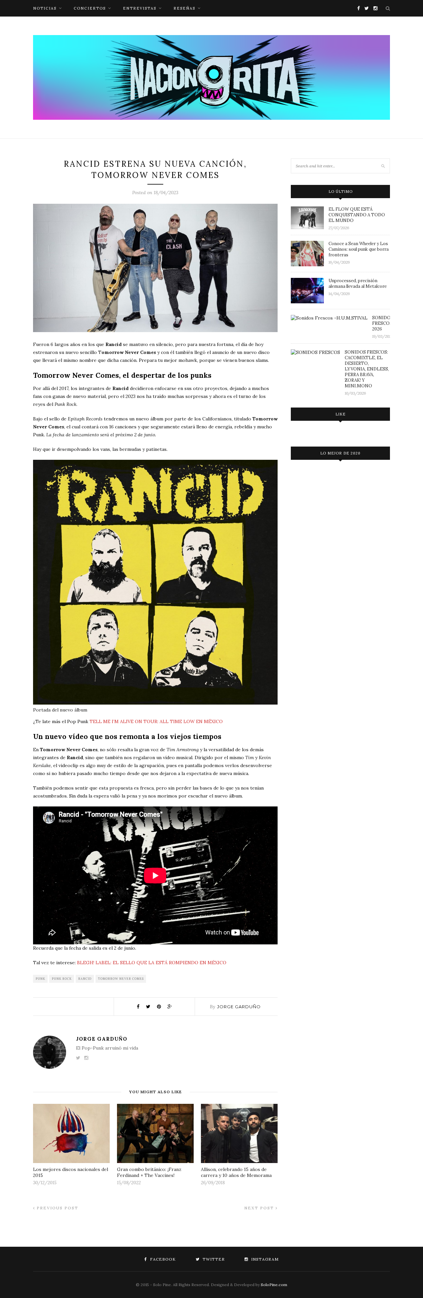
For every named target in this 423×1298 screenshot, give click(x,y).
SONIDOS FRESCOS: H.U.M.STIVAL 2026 (381, 323)
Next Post (260, 1207)
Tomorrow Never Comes (121, 978)
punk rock (62, 978)
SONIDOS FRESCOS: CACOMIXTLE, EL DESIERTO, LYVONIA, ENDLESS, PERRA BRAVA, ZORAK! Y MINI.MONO (367, 369)
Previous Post (56, 1207)
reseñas (184, 8)
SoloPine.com (274, 1284)
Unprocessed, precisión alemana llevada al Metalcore (357, 283)
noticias (45, 8)
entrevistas (139, 8)
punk (40, 978)
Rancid (85, 978)
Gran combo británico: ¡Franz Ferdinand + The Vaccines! (149, 1172)
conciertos (90, 8)
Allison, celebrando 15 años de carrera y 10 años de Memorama (236, 1172)
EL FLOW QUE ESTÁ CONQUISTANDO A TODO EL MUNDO (356, 214)
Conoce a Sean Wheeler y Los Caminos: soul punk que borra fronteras (358, 249)
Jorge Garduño (239, 1006)
